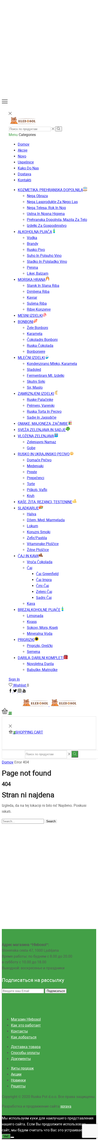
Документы (21, 1059)
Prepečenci (35, 478)
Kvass (32, 621)
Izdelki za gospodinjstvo (47, 225)
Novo (22, 156)
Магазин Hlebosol (26, 1019)
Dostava (24, 174)
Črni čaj (42, 586)
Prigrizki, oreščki (40, 646)
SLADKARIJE (28, 508)
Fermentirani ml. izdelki (45, 375)
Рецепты (18, 1086)
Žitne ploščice (38, 550)
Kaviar (32, 297)
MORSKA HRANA (31, 279)
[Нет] (12, 1137)
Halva (31, 514)
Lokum (32, 526)
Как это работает (26, 1025)
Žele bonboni (37, 328)
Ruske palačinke (40, 399)
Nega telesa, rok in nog (46, 208)
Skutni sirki (36, 381)
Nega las (52, 202)
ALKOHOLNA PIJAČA (35, 232)
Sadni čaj (44, 597)
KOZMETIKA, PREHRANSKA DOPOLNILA (50, 190)
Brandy (32, 244)
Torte (31, 484)
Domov (23, 144)
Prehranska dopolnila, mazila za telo (57, 219)
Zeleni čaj (44, 592)
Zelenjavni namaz (41, 442)
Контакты (19, 1031)
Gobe (31, 448)
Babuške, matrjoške (42, 670)
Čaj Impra (44, 580)
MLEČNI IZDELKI (31, 358)
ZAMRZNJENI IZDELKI (36, 393)
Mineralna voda (39, 633)
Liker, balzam (37, 273)
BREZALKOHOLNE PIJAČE (39, 610)
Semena (33, 651)
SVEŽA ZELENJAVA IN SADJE (42, 430)
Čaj (29, 568)
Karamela (34, 333)
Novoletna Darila (40, 664)
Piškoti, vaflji (37, 490)
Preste (32, 472)
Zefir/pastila (37, 538)
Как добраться (23, 1037)
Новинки (18, 1080)
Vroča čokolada (39, 562)
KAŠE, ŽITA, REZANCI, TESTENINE (45, 502)
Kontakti (24, 180)
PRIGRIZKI (26, 640)
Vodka (32, 238)
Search (51, 821)
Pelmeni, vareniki (40, 405)
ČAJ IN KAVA (28, 556)
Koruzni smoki (38, 532)
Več (6, 1136)
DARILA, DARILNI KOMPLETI (41, 658)
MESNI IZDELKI (30, 315)
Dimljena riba (38, 291)
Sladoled (34, 369)
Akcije (22, 150)
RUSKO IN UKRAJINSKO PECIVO (44, 454)
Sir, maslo (35, 387)
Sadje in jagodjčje (41, 417)
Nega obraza (37, 196)
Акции (16, 1074)
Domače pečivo (39, 460)
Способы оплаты (25, 1053)
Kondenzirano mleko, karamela (52, 363)
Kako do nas (28, 168)
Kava (31, 603)
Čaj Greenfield (47, 574)
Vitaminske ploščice (43, 544)
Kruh (30, 496)
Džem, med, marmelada (46, 520)
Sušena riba (37, 303)
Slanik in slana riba (43, 285)
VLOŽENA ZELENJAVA (36, 436)
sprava (65, 1106)
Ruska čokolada (40, 345)
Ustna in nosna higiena (46, 214)
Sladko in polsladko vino (47, 261)
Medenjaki (35, 466)
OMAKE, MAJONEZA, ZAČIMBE (43, 423)
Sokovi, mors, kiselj (42, 627)
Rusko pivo (36, 249)
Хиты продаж (22, 1068)
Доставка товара (26, 1047)
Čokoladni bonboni (42, 339)
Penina (32, 267)
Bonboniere (36, 351)
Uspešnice (26, 162)
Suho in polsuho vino (44, 255)
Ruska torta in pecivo (44, 411)
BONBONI (25, 322)
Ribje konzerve (39, 309)
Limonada (35, 616)
